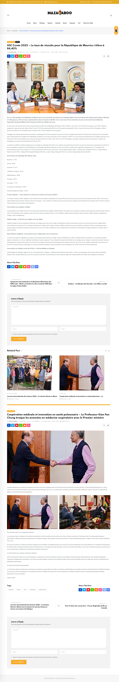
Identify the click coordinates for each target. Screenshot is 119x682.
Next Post (102, 281)
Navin (25, 589)
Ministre (19, 589)
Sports (65, 23)
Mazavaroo (72, 678)
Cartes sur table (88, 23)
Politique (42, 23)
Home (29, 23)
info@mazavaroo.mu (52, 2)
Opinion (50, 23)
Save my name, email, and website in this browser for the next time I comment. (35, 334)
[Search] (111, 16)
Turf (79, 23)
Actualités (14, 30)
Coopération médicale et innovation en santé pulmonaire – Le (81, 396)
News (35, 23)
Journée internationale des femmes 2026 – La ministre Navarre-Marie (32, 396)
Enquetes (72, 23)
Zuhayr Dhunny (13, 421)
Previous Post (16, 279)
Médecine (10, 589)
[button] (105, 350)
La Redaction (12, 52)
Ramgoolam (33, 589)
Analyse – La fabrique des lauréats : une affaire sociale (87, 284)
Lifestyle (57, 23)
